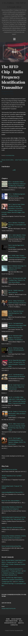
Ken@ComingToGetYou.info (9, 608)
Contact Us (14, 625)
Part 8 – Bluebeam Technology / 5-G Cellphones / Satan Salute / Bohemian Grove (14, 573)
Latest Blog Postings (10, 155)
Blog (20, 621)
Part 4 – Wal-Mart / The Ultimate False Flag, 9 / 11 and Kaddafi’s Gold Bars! (14, 583)
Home (8, 619)
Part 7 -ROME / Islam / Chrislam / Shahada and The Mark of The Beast (13, 564)
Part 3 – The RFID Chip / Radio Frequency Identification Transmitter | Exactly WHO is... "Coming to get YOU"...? (13, 579)
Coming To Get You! (7, 94)
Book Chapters (16, 619)
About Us (21, 623)
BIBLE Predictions (11, 621)
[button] (14, 39)
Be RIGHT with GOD (10, 623)
